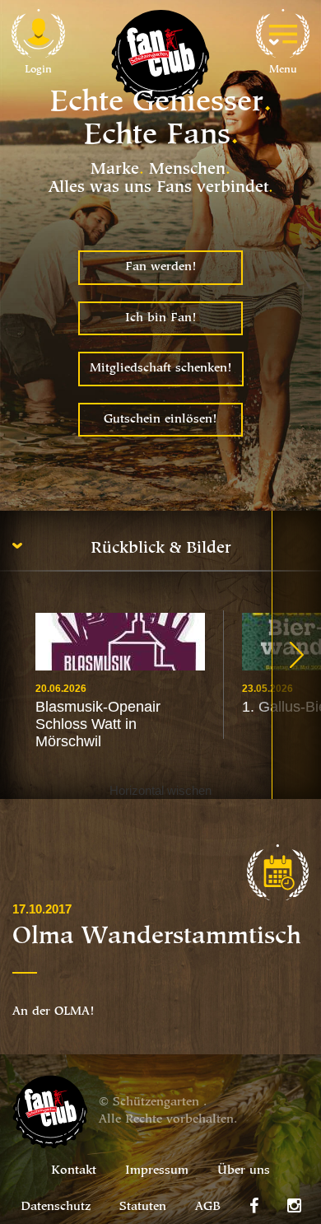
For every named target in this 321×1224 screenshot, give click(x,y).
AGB (208, 1207)
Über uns (243, 1171)
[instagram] (294, 1206)
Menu (283, 69)
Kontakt (73, 1171)
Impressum (156, 1171)
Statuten (142, 1207)
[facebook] (253, 1206)
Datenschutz (56, 1207)
